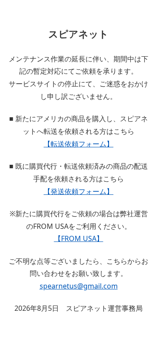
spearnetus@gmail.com (79, 286)
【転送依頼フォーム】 (78, 144)
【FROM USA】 (78, 238)
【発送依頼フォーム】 (78, 191)
